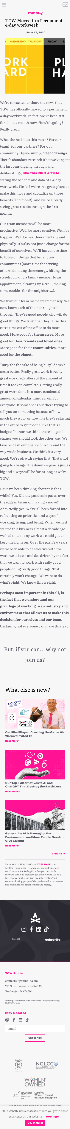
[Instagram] (24, 929)
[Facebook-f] (31, 929)
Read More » (12, 741)
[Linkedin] (39, 929)
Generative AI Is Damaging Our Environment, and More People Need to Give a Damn (34, 837)
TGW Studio (44, 864)
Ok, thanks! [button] (35, 1123)
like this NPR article (41, 173)
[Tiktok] (46, 929)
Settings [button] (52, 1116)
